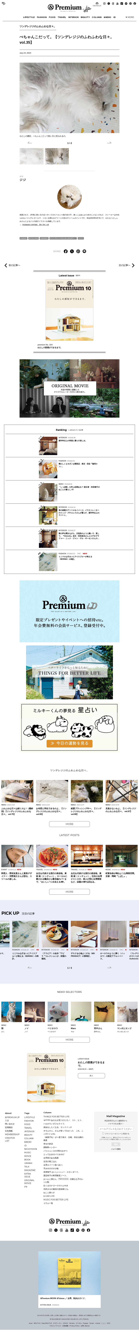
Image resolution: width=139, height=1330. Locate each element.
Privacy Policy (75, 1326)
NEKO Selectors (69, 992)
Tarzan (91, 1323)
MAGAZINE (29, 1170)
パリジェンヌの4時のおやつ (55, 1151)
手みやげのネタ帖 (51, 1168)
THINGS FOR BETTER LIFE (56, 1116)
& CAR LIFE (49, 1196)
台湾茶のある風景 (51, 1158)
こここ (103, 1323)
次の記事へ (124, 265)
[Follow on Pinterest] (130, 3)
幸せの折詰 (48, 1144)
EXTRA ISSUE (27, 1175)
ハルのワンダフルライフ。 (54, 1123)
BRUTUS (37, 1323)
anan (31, 1323)
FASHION (42, 17)
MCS (108, 1323)
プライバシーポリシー (124, 1137)
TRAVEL (62, 17)
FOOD (52, 17)
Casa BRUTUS (47, 1323)
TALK (26, 1166)
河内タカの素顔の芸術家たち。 (56, 1189)
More (69, 824)
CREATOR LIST (97, 6)
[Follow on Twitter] (109, 3)
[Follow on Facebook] (135, 3)
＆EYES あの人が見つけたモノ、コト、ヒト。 (63, 1120)
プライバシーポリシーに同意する (117, 1134)
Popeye (85, 1323)
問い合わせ (10, 1124)
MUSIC (27, 1152)
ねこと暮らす (49, 1192)
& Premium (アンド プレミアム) (69, 8)
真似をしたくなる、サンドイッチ (57, 1127)
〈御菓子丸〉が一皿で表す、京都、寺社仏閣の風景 (63, 1138)
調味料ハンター (50, 1147)
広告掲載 (9, 1131)
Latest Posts (69, 835)
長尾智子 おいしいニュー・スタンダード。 (61, 1172)
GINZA (65, 1323)
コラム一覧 (48, 1203)
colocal (97, 1323)
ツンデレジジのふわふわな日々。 (38, 26)
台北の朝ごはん (50, 1161)
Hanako (72, 1323)
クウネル (79, 1323)
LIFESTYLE (29, 17)
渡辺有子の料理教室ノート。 (55, 1175)
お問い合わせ (85, 1326)
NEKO (24, 238)
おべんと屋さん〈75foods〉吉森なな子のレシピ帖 (63, 1180)
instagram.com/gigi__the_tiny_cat (35, 225)
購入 (91, 1076)
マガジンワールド (55, 1326)
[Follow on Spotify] (126, 3)
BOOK (27, 1159)
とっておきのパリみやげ (53, 1154)
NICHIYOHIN (30, 1149)
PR (25, 1187)
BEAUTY (85, 17)
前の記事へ (14, 265)
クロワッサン (57, 1323)
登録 (116, 1144)
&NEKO (107, 17)
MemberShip (12, 1134)
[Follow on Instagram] (104, 3)
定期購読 (9, 1127)
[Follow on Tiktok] (122, 3)
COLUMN (97, 17)
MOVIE (27, 1156)
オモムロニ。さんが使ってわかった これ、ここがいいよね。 (63, 1132)
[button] (30, 143)
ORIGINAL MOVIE (29, 1181)
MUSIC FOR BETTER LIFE (55, 1199)
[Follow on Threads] (113, 3)
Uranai (28, 1163)
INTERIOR (73, 17)
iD (114, 17)
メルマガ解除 (116, 1149)
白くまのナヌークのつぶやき (55, 1185)
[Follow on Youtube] (117, 3)
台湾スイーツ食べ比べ (52, 1165)
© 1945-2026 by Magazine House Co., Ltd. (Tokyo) (69, 1319)
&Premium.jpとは (12, 1119)
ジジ (23, 178)
